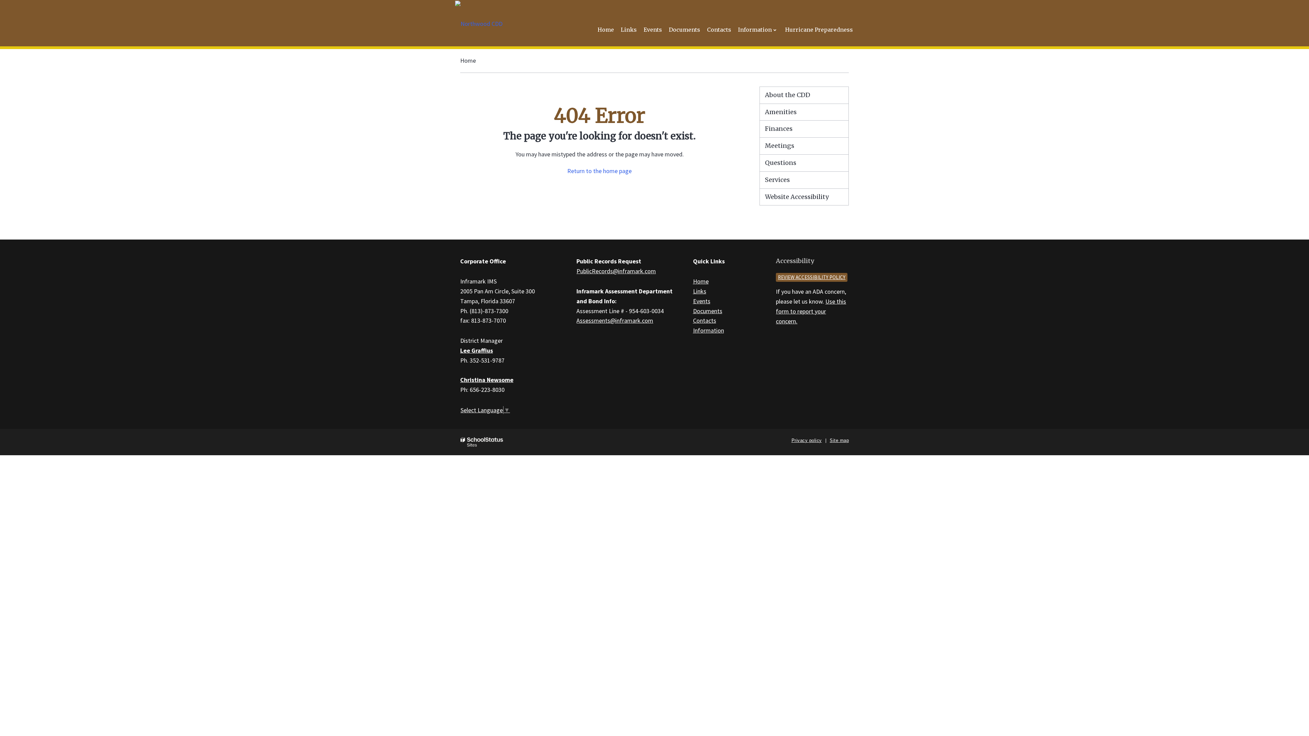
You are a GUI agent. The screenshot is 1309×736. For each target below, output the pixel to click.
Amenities (781, 112)
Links (699, 291)
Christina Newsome (486, 380)
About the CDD (787, 95)
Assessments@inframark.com (614, 320)
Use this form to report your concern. (811, 311)
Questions (780, 163)
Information (708, 330)
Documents (707, 311)
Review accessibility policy (811, 277)
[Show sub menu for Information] (775, 29)
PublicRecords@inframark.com (616, 271)
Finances (779, 129)
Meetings (779, 146)
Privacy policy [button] (807, 440)
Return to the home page (599, 171)
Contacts (704, 320)
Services (777, 180)
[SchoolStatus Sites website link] (482, 442)
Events (701, 301)
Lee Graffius (476, 350)
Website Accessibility (797, 197)
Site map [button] (839, 440)
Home (468, 60)
